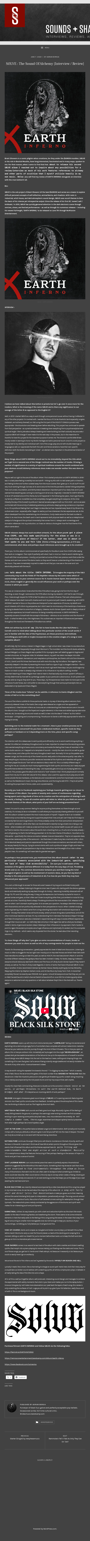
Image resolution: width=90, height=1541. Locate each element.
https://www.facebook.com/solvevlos (21, 1364)
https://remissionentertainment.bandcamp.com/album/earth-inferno (34, 1358)
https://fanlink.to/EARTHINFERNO (19, 1352)
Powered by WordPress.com (44, 1529)
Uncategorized (47, 1422)
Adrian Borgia (53, 57)
